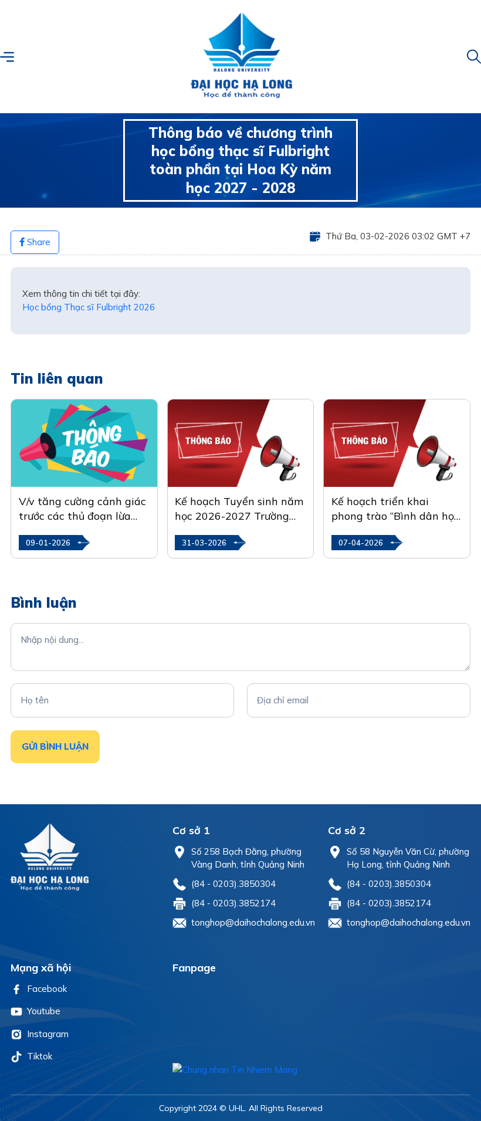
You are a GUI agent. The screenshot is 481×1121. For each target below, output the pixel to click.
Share (37, 242)
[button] (7, 57)
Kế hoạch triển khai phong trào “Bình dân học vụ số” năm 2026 (395, 509)
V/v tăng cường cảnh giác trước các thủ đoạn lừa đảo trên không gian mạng (82, 509)
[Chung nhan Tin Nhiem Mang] (321, 1070)
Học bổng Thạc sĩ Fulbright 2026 (88, 307)
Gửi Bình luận (55, 746)
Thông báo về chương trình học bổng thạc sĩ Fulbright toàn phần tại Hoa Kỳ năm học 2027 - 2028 (240, 160)
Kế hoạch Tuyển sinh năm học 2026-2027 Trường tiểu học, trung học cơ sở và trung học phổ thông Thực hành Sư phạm (239, 509)
